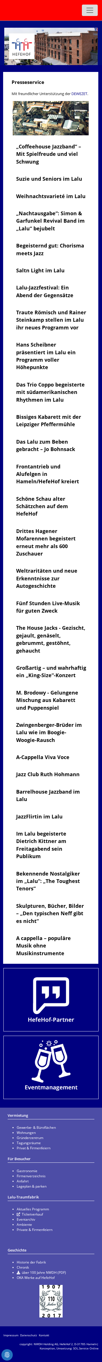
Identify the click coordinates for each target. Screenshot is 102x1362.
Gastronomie (27, 1170)
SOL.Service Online (86, 1348)
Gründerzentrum (30, 1137)
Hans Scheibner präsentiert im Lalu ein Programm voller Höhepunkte (46, 356)
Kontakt (44, 1335)
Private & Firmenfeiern (34, 1229)
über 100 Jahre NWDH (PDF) (44, 1272)
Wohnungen (26, 1132)
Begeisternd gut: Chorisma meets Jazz (50, 249)
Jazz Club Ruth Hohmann (48, 774)
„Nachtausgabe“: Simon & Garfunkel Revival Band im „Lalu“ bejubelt (50, 221)
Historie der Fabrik (31, 1262)
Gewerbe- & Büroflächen (36, 1127)
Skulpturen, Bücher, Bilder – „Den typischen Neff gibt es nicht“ (50, 913)
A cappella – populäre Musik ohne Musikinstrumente (43, 946)
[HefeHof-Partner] (51, 999)
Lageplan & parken (31, 1186)
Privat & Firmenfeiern (33, 1148)
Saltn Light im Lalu (40, 270)
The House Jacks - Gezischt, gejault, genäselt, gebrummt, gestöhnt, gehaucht (50, 639)
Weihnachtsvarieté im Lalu (51, 196)
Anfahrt (23, 1181)
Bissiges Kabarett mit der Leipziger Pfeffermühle (48, 420)
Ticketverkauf (32, 1214)
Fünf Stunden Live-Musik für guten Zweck (48, 607)
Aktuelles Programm (33, 1209)
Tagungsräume (29, 1142)
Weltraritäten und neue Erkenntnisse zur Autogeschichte (46, 578)
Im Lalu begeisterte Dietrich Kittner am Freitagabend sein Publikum (41, 845)
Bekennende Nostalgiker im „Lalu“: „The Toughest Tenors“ (48, 881)
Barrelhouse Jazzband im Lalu (48, 795)
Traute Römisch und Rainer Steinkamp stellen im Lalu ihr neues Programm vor (51, 320)
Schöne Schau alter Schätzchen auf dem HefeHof (42, 506)
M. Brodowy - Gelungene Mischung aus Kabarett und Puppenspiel (47, 700)
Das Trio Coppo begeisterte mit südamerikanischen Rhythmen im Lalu (50, 392)
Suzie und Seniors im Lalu (49, 178)
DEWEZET (79, 93)
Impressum (10, 1335)
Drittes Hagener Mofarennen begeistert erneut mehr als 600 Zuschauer (46, 542)
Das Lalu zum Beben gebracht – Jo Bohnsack (45, 445)
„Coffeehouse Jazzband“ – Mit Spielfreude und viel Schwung (48, 154)
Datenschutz (28, 1335)
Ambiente (24, 1224)
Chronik (23, 1267)
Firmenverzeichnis (31, 1176)
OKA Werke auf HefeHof (36, 1277)
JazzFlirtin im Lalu (39, 816)
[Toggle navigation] (90, 10)
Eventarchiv (26, 1219)
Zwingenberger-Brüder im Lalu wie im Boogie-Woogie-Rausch (49, 732)
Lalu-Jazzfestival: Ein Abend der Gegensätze (44, 291)
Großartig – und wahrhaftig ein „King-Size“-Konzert (51, 671)
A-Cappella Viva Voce (42, 757)
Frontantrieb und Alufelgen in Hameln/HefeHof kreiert (47, 474)
